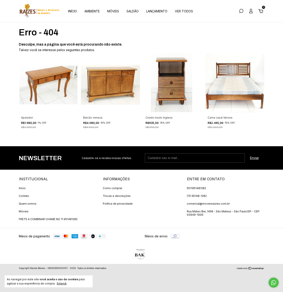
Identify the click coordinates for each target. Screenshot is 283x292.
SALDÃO (132, 11)
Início (22, 188)
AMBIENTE (92, 11)
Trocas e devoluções (117, 196)
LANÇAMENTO (156, 11)
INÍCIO (72, 11)
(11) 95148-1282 (197, 196)
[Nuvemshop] (250, 269)
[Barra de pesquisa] (241, 12)
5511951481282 (196, 188)
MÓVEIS (113, 11)
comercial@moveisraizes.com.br (208, 203)
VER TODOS (184, 11)
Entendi (62, 283)
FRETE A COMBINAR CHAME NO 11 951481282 (48, 219)
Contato (24, 196)
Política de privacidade (118, 203)
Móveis (24, 211)
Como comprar (112, 188)
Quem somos (27, 203)
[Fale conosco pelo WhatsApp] (274, 283)
